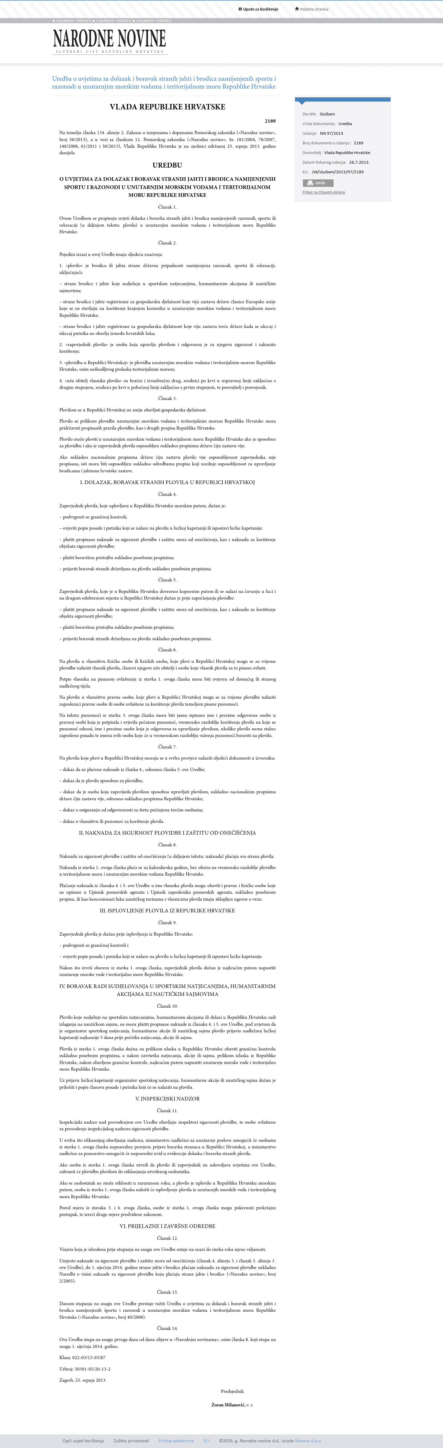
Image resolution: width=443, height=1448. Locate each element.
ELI (206, 1441)
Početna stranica (314, 9)
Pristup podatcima (176, 1441)
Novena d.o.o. (308, 1441)
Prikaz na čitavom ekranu (324, 192)
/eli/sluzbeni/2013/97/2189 (338, 172)
